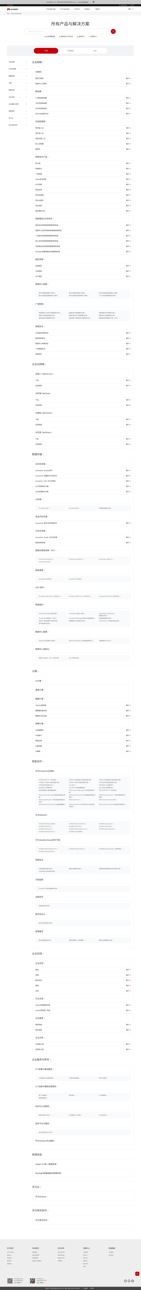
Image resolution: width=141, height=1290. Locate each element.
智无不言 (85, 1263)
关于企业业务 (10, 1252)
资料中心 (85, 1255)
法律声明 (92, 1288)
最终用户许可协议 (67, 36)
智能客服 (34, 1252)
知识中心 (85, 1258)
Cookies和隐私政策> (83, 2)
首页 (8, 13)
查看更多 (9, 1263)
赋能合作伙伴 (61, 1258)
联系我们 (9, 1260)
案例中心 (82, 36)
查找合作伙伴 (61, 1255)
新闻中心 (9, 1255)
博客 (84, 1266)
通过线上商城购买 (37, 1260)
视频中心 (94, 36)
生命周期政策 (50, 36)
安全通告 (111, 1255)
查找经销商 (35, 1258)
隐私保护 (86, 1288)
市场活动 (9, 1258)
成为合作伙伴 (61, 1252)
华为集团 (111, 1252)
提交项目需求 (35, 1255)
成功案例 (85, 1252)
